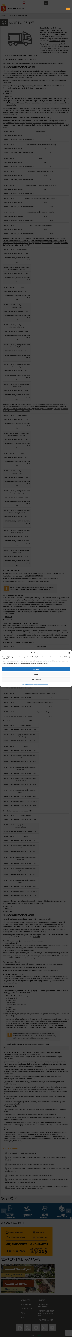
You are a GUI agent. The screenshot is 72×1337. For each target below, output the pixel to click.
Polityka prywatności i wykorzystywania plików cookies (35, 684)
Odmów (36, 674)
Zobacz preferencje (36, 679)
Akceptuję (36, 669)
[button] (69, 653)
